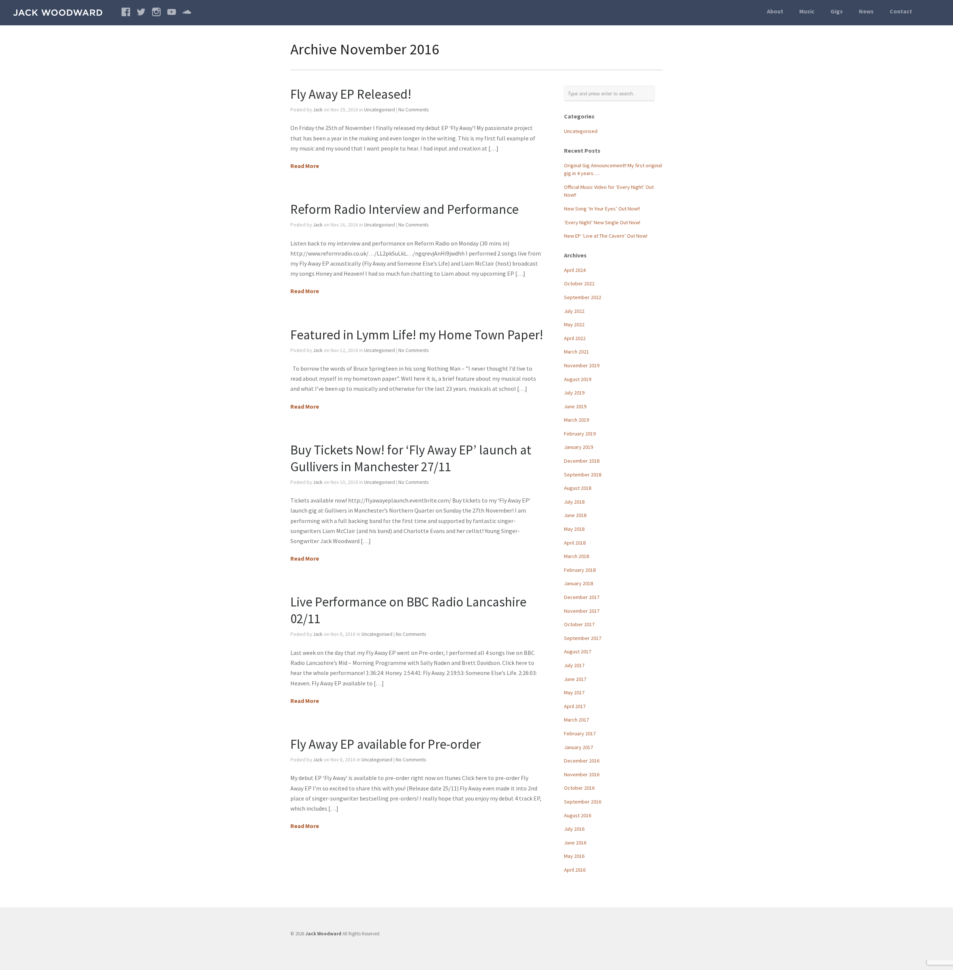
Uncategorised (379, 110)
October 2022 (579, 283)
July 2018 (574, 501)
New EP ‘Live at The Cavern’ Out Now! (605, 235)
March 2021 (576, 351)
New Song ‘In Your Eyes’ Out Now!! (602, 208)
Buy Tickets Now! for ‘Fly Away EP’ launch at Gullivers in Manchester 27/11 (410, 458)
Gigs (837, 11)
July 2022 (574, 311)
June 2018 (575, 515)
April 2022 (575, 338)
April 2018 (575, 542)
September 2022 (582, 297)
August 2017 (577, 651)
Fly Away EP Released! (350, 94)
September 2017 (582, 638)
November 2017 (581, 611)
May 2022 (574, 324)
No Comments (413, 110)
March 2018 (576, 556)
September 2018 (582, 474)
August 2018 (577, 488)
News (866, 11)
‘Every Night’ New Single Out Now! (602, 222)
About (775, 11)
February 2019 (580, 433)
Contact (901, 11)
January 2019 (578, 447)
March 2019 (576, 419)
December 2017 (581, 597)
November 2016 (581, 774)
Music (807, 11)
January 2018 (578, 583)
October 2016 (579, 787)
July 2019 (574, 392)
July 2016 (574, 828)
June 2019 (575, 406)
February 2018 (580, 570)
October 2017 (579, 624)
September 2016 (582, 801)
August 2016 (577, 815)
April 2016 (575, 869)
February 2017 (580, 733)
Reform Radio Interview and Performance (404, 209)
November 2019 (581, 365)
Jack (318, 110)
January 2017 (578, 747)
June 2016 (575, 842)
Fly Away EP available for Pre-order (385, 744)
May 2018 (574, 529)
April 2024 (575, 270)
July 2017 (574, 665)
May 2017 (574, 692)
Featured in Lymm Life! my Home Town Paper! (416, 334)
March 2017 (576, 719)
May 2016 (574, 856)
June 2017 (575, 679)
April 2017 (575, 706)
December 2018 (581, 460)
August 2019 (577, 379)
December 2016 (581, 760)
